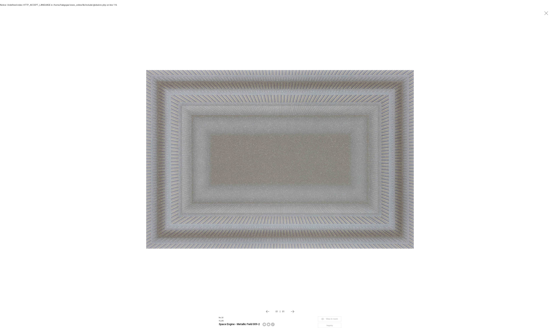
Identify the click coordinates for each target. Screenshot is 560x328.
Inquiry (330, 325)
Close (546, 13)
